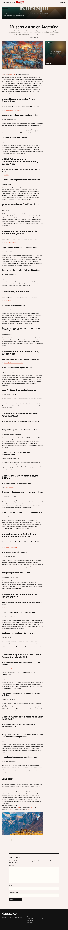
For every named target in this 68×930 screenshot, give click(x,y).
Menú (3, 2)
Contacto (43, 916)
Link (18, 807)
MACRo (6, 607)
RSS (56, 916)
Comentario (12, 865)
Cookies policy (30, 918)
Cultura (6, 74)
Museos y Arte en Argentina (18, 840)
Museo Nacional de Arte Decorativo (13, 362)
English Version (30, 914)
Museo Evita (7, 300)
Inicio (3, 74)
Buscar (7, 2)
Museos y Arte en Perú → (59, 848)
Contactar (29, 916)
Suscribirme (62, 2)
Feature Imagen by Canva (7, 69)
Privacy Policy (30, 920)
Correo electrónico (14, 892)
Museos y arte (34, 23)
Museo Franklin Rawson (10, 547)
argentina (8, 840)
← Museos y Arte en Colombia (10, 848)
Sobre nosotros (30, 922)
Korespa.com (10, 913)
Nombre (11, 886)
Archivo (42, 918)
